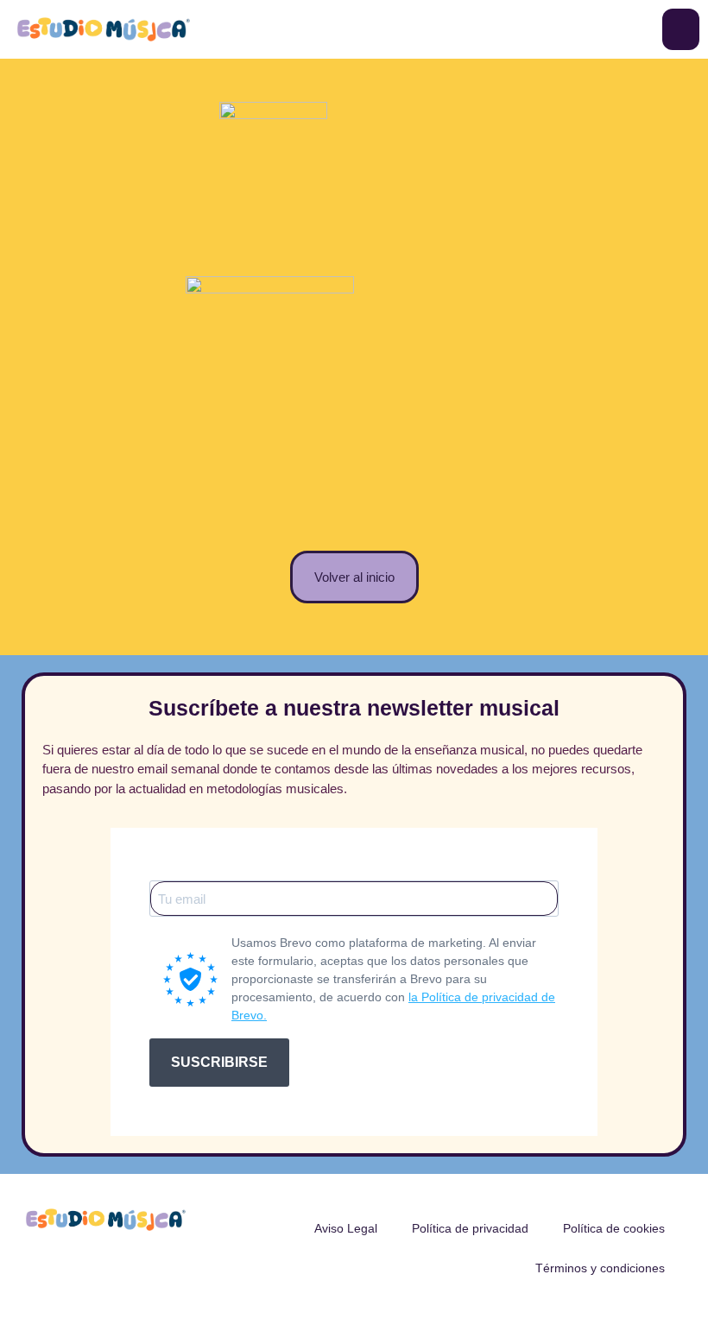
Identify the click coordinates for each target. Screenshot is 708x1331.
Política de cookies (614, 1228)
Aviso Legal (345, 1228)
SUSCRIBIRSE (219, 1062)
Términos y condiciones (600, 1268)
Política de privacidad (470, 1228)
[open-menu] (680, 29)
